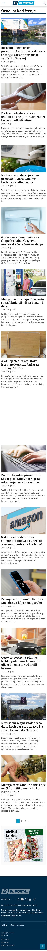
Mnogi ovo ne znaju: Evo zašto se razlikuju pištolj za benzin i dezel (22, 302)
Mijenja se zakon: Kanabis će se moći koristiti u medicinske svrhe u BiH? (23, 788)
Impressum (5, 939)
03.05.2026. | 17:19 (8, 309)
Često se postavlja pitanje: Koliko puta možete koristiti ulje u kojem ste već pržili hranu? (20, 662)
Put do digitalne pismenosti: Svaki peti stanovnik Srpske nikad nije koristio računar (20, 478)
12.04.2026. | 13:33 (8, 371)
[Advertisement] (23, 417)
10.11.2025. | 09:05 (8, 795)
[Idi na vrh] (42, 946)
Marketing (5, 942)
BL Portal (4, 935)
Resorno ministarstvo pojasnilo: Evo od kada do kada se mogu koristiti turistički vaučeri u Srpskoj (23, 53)
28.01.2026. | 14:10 (8, 606)
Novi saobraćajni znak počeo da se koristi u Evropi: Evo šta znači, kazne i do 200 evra (22, 726)
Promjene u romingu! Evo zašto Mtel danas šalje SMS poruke (23, 601)
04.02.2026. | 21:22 (8, 548)
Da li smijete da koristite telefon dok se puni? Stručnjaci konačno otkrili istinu (23, 116)
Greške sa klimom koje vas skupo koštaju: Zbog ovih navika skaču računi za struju (22, 240)
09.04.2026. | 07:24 (8, 486)
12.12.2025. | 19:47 (8, 671)
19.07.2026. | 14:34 (8, 248)
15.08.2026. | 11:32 (8, 62)
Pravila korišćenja (7, 945)
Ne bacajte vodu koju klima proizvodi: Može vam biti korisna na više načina (20, 178)
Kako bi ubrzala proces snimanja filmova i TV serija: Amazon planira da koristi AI (21, 540)
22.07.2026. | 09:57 (8, 186)
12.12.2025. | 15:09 (8, 733)
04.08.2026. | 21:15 (8, 124)
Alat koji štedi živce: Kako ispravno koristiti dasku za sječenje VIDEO (20, 364)
